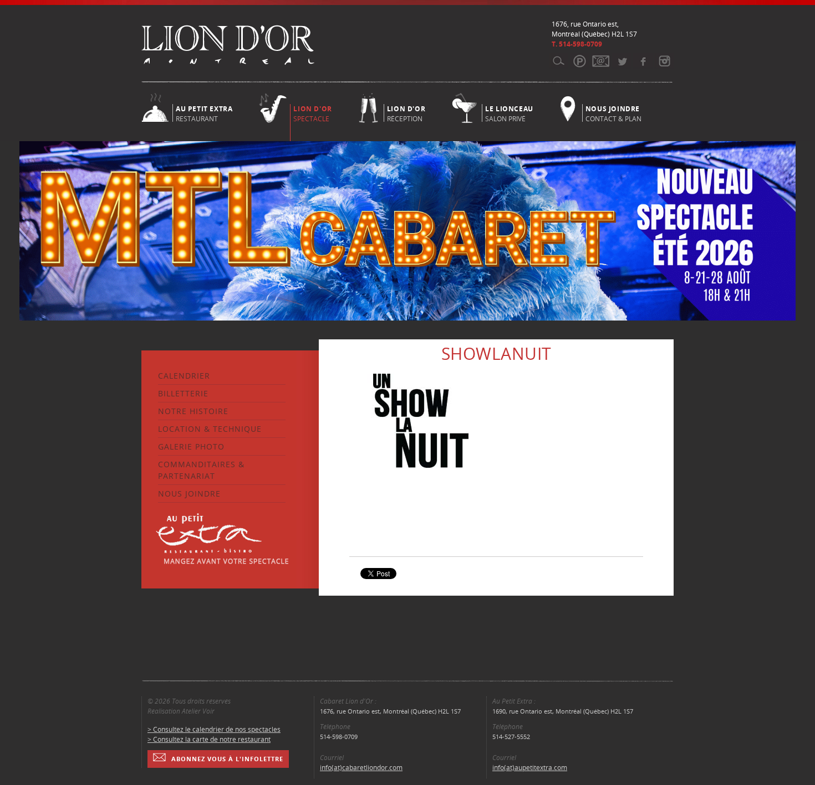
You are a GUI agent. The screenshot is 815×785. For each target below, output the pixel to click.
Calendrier (184, 375)
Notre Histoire (193, 411)
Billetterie (183, 393)
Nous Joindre (189, 493)
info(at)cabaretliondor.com (361, 767)
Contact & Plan (613, 113)
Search (558, 61)
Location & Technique (210, 429)
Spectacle (312, 113)
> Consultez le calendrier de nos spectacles (214, 729)
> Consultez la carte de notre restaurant (209, 739)
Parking (579, 61)
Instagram (664, 61)
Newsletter (600, 61)
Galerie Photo (191, 446)
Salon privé (509, 113)
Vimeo (643, 61)
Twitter (621, 61)
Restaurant (204, 113)
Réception (406, 113)
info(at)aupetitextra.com (529, 767)
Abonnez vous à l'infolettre (227, 759)
